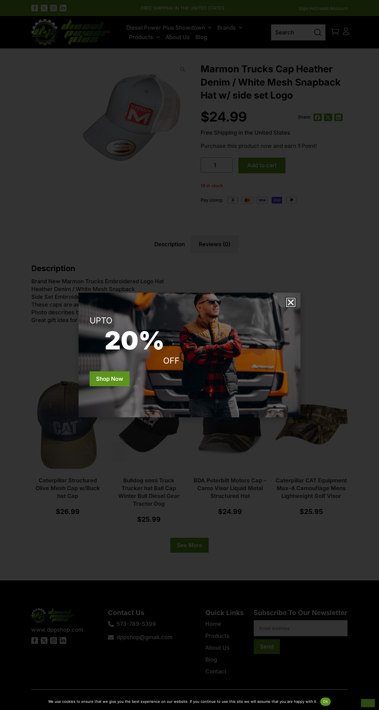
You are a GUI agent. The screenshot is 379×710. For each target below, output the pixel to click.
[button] (291, 302)
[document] (189, 355)
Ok (325, 701)
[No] (368, 703)
